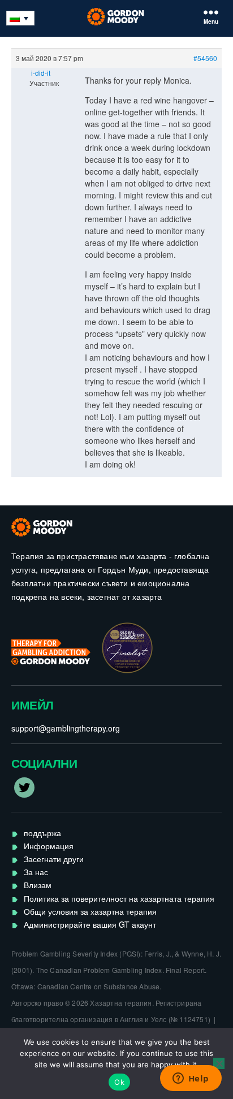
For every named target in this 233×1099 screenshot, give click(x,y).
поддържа (42, 832)
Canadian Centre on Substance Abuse (98, 986)
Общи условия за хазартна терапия (90, 911)
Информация (49, 845)
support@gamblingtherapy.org (65, 728)
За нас (36, 871)
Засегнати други (54, 858)
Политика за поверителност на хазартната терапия (119, 898)
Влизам (37, 884)
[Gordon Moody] (116, 17)
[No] (219, 1063)
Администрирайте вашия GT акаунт (90, 924)
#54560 (205, 58)
